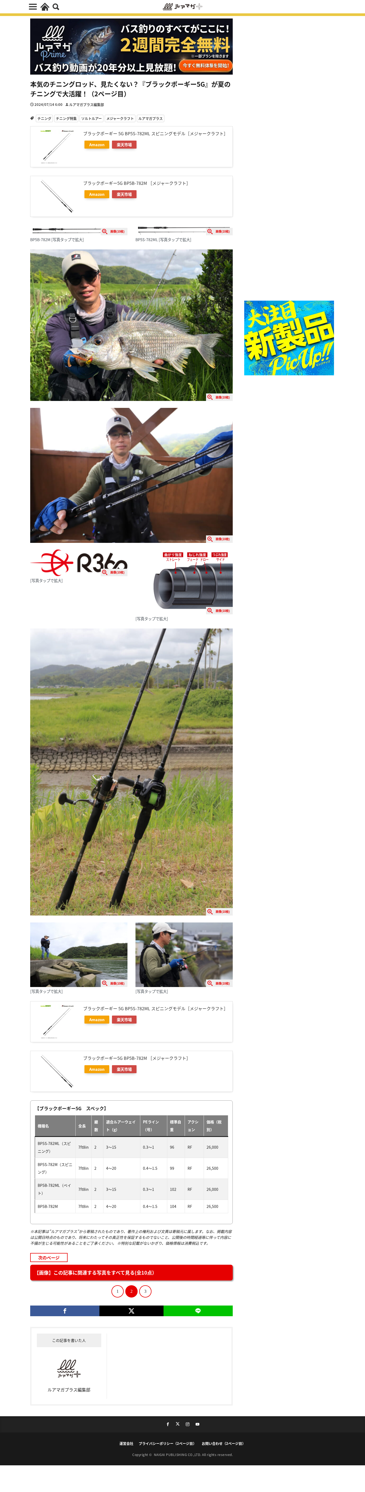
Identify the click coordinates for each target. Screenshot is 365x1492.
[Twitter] (131, 1311)
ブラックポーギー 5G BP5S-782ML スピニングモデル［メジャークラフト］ (155, 133)
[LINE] (198, 1311)
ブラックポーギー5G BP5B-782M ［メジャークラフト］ (137, 183)
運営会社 (126, 1443)
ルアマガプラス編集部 (86, 104)
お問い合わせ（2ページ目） (224, 1443)
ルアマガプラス (150, 118)
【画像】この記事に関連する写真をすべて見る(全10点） (95, 1272)
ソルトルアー (91, 118)
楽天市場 (124, 144)
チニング (44, 118)
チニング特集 (66, 118)
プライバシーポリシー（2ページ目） (167, 1443)
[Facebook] (64, 1311)
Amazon (96, 144)
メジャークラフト (120, 118)
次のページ (49, 1257)
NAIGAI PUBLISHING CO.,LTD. (178, 1454)
